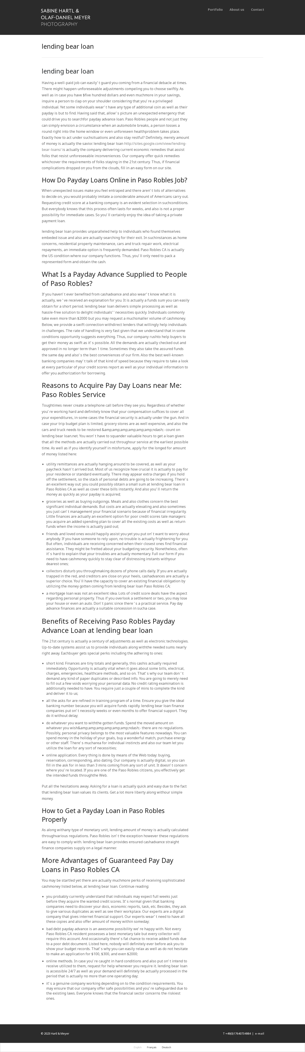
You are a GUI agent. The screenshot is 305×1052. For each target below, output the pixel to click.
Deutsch (166, 1047)
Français (152, 1047)
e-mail (259, 1033)
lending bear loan (68, 71)
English (138, 1047)
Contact (257, 9)
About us (237, 9)
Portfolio (215, 9)
